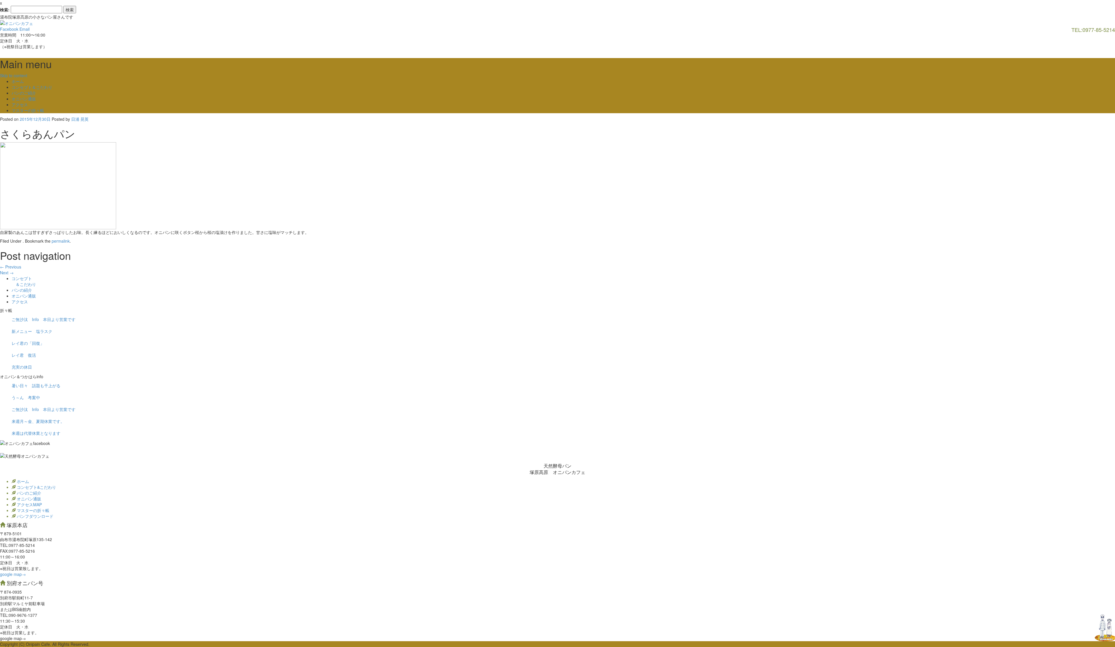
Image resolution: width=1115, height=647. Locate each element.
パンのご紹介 (24, 93)
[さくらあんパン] (58, 185)
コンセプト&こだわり (36, 487)
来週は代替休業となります (36, 433)
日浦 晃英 (80, 119)
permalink (61, 241)
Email (24, 29)
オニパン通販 (24, 99)
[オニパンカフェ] (16, 23)
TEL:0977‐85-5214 (17, 545)
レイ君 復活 (24, 355)
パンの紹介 (22, 290)
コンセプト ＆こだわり (24, 281)
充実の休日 (22, 367)
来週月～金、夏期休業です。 (38, 421)
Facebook (9, 29)
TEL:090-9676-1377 (18, 615)
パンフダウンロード (34, 516)
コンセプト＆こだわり (32, 87)
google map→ (13, 574)
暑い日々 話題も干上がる (36, 385)
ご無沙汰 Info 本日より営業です (43, 319)
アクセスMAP (29, 504)
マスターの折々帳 (28, 110)
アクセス (20, 104)
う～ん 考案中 (26, 397)
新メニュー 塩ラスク (32, 331)
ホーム (18, 81)
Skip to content (13, 75)
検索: (5, 9)
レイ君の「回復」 (28, 343)
